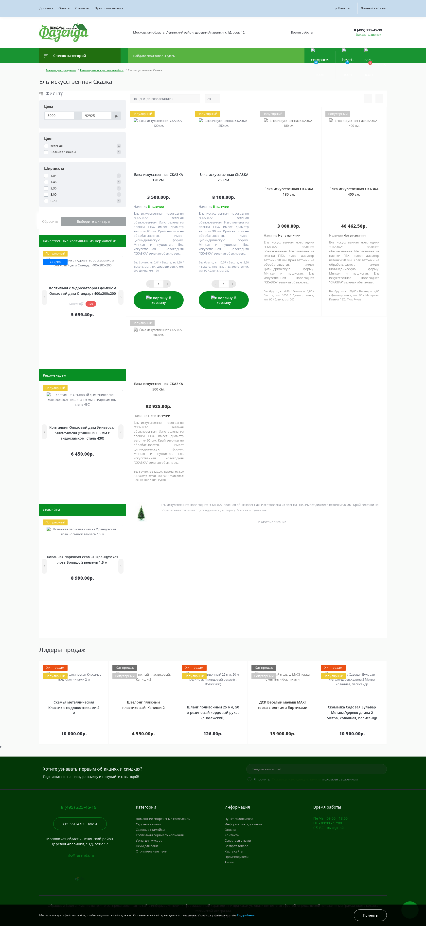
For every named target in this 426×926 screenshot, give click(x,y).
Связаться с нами (80, 823)
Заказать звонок (368, 34)
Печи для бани (147, 846)
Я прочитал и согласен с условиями (306, 779)
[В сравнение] (118, 254)
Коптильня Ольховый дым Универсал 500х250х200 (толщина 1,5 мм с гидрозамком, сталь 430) (82, 433)
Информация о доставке (243, 824)
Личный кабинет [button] (374, 8)
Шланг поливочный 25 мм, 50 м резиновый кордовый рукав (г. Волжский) (212, 712)
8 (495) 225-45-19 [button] (78, 807)
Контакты (82, 8)
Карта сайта (234, 851)
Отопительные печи (151, 851)
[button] (188, 32)
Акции (229, 862)
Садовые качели (148, 824)
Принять (370, 915)
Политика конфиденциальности (296, 779)
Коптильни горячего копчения (160, 835)
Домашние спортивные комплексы (163, 818)
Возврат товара (236, 846)
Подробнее (245, 915)
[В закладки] (123, 254)
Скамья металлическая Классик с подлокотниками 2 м (73, 707)
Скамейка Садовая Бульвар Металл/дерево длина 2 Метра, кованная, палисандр (352, 712)
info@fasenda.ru (80, 855)
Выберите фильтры (93, 221)
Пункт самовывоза (109, 8)
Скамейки (51, 509)
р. (342, 8)
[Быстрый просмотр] (112, 254)
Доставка (46, 8)
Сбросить (50, 221)
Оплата (64, 8)
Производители (236, 856)
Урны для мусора (149, 840)
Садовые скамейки (150, 829)
